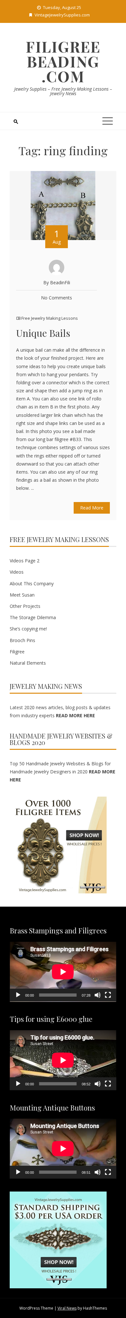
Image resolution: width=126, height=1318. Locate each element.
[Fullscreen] (108, 995)
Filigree (17, 652)
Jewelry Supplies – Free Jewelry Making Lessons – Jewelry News (63, 91)
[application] (63, 972)
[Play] (18, 995)
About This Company (32, 583)
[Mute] (97, 995)
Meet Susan (22, 595)
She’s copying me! (28, 629)
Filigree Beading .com (63, 61)
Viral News (67, 1308)
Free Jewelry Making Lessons (49, 318)
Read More (91, 508)
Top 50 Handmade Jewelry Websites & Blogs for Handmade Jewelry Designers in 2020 (62, 771)
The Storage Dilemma (33, 617)
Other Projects (25, 606)
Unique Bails (43, 333)
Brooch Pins (22, 640)
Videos (17, 572)
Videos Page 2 (24, 561)
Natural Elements (28, 663)
